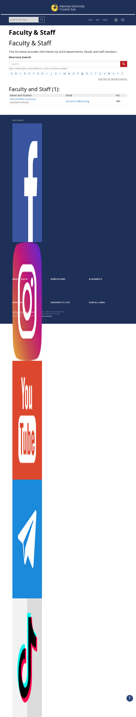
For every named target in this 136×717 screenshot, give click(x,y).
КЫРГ (105, 20)
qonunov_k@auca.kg (77, 101)
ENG (90, 20)
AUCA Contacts (47, 316)
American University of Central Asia (24, 312)
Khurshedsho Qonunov (23, 99)
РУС (97, 20)
